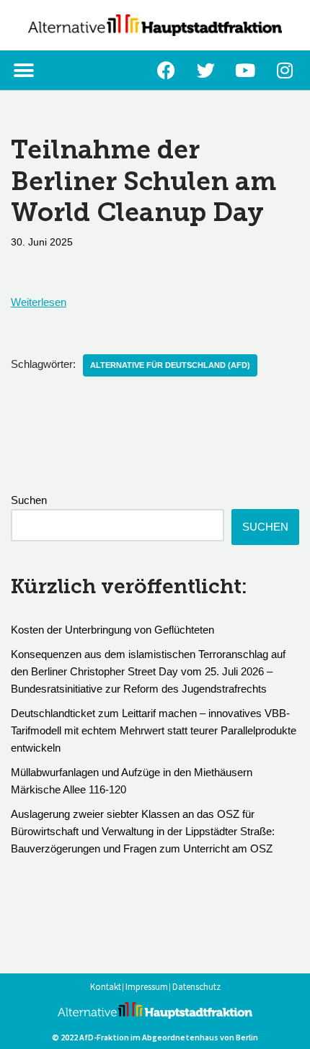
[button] (23, 70)
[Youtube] (245, 71)
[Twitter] (205, 71)
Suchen (29, 500)
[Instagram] (285, 71)
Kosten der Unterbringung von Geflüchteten (112, 629)
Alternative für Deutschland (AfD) (170, 365)
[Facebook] (166, 71)
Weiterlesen (38, 302)
